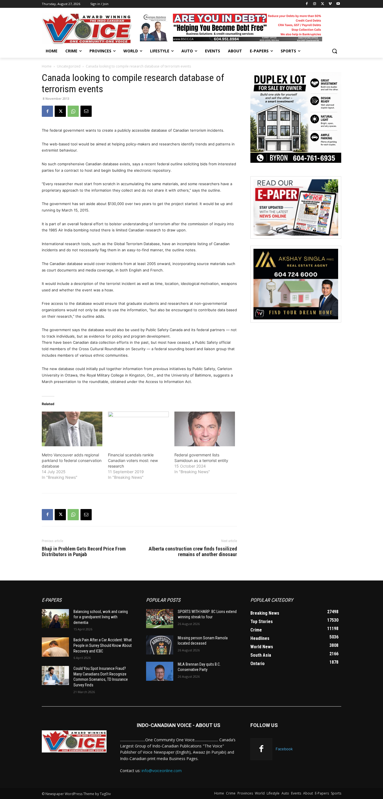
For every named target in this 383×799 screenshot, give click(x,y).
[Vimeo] (330, 4)
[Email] (86, 111)
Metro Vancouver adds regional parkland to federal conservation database (71, 460)
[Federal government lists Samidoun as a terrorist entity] (204, 429)
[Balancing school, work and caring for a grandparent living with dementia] (55, 618)
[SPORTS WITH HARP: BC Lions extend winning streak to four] (159, 618)
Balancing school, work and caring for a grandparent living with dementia (100, 617)
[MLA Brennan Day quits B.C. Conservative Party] (159, 671)
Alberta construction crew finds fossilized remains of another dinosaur (193, 551)
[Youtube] (338, 4)
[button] (334, 51)
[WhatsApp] (73, 111)
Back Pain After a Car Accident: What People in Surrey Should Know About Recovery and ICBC (102, 645)
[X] (322, 4)
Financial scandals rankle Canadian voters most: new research (133, 460)
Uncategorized (68, 66)
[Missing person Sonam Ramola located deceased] (159, 644)
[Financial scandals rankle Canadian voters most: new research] (138, 429)
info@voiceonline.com (162, 770)
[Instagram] (315, 4)
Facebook (284, 749)
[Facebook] (307, 4)
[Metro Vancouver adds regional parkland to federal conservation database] (72, 429)
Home (47, 66)
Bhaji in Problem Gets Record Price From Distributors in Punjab (84, 551)
